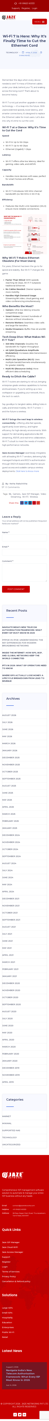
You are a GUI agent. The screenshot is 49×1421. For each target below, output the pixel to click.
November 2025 (11, 764)
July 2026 (7, 722)
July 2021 (7, 934)
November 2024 (11, 842)
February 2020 (10, 1054)
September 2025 (11, 779)
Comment (7, 561)
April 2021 (8, 955)
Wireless (34, 497)
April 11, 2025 (31, 53)
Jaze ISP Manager (30, 494)
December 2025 (11, 757)
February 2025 (10, 821)
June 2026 (7, 729)
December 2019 (10, 1068)
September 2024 (11, 856)
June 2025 (7, 793)
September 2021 (11, 920)
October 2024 (10, 849)
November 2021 (11, 905)
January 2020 (9, 1061)
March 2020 (9, 1047)
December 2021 (10, 898)
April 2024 (8, 891)
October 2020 (10, 997)
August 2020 (9, 1011)
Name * (5, 532)
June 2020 (7, 1025)
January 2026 (9, 750)
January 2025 (9, 828)
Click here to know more (27, 471)
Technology (12, 53)
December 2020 (11, 983)
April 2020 (8, 1039)
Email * (5, 547)
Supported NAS (11, 1130)
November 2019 (11, 1075)
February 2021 (10, 969)
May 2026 (7, 736)
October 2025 (10, 771)
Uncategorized (11, 1144)
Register (26, 8)
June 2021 (7, 941)
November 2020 (11, 990)
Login (34, 8)
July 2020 (7, 1018)
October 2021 (10, 913)
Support (15, 8)
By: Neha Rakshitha (16, 483)
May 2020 (7, 1032)
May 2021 (7, 948)
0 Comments (12, 487)
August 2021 (9, 927)
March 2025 (8, 814)
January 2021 (9, 976)
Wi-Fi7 (25, 497)
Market (6, 1116)
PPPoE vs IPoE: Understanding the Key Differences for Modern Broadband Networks (22, 643)
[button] (37, 21)
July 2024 (7, 870)
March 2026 (9, 743)
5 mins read (24, 55)
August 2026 (9, 715)
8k (10, 494)
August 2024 (9, 863)
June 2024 (7, 877)
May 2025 (7, 800)
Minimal (7, 1123)
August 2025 (9, 786)
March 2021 (8, 962)
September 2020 (11, 1004)
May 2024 (7, 884)
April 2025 (8, 807)
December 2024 (11, 835)
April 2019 (8, 1082)
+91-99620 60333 (26, 3)
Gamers (16, 494)
